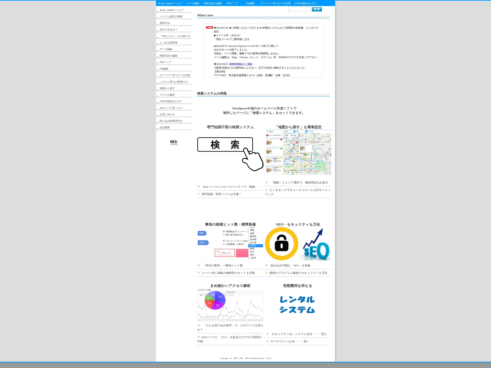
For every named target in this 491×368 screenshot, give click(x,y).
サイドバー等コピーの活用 (275, 3)
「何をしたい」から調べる (175, 36)
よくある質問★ (168, 42)
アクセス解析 (167, 94)
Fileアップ (232, 3)
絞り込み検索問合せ (171, 121)
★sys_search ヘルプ (170, 3)
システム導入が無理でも (174, 81)
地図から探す (167, 88)
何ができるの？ (168, 29)
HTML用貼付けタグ (305, 3)
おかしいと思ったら (171, 107)
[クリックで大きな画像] (298, 173)
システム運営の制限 (171, 16)
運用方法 (165, 23)
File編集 (250, 3)
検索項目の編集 (213, 3)
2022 (241, 358)
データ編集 (193, 3)
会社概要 (165, 127)
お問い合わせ (167, 114)
